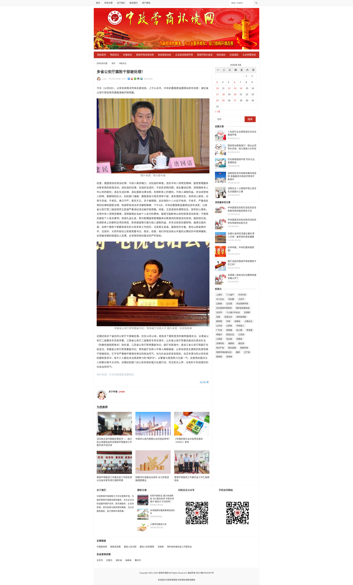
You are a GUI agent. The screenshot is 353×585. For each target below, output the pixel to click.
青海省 (229, 357)
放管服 (229, 330)
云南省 (219, 303)
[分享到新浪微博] (132, 79)
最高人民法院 (130, 546)
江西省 (219, 339)
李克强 (249, 330)
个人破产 (230, 295)
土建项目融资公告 (158, 524)
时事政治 (127, 55)
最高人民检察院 (147, 546)
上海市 (219, 295)
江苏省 (241, 334)
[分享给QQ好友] (138, 79)
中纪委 (231, 299)
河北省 (229, 339)
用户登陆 (146, 3)
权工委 (239, 330)
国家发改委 (115, 546)
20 (235, 94)
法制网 (160, 546)
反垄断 (247, 312)
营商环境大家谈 (204, 55)
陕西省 (219, 357)
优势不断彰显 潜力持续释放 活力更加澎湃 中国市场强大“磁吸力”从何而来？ (162, 499)
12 (229, 88)
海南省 (231, 343)
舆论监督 (232, 348)
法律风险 (220, 343)
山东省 (219, 326)
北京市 (219, 312)
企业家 (229, 303)
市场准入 (240, 326)
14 (241, 88)
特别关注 (114, 55)
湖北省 (241, 343)
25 (223, 100)
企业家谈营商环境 (184, 55)
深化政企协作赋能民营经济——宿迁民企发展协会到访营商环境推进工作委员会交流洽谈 (114, 442)
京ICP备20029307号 (205, 573)
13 (235, 88)
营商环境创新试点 (224, 352)
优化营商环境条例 (224, 308)
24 (217, 100)
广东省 (219, 330)
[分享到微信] (135, 79)
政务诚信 (221, 55)
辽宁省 (247, 352)
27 (235, 100)
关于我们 (121, 3)
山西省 (229, 326)
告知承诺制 (241, 317)
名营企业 (228, 317)
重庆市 (138, 560)
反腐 (218, 317)
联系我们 (133, 3)
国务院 (219, 321)
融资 (238, 352)
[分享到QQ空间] (141, 79)
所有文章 (108, 3)
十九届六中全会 (233, 312)
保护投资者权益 (242, 308)
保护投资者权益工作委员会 (179, 546)
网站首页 (101, 55)
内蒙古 (109, 560)
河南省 (239, 339)
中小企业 (220, 299)
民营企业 (230, 334)
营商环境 (244, 348)
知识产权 (220, 348)
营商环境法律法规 (145, 55)
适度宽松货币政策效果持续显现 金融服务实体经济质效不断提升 (242, 176)
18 (223, 94)
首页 (98, 3)
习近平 (241, 299)
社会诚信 (234, 55)
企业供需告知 (249, 55)
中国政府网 (102, 546)
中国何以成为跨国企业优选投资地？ (153, 439)
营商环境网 (163, 573)
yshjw (104, 79)
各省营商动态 (164, 55)
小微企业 (248, 321)
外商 (228, 321)
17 (217, 94)
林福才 (219, 334)
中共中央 (242, 295)
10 (217, 88)
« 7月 (217, 112)
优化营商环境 (242, 303)
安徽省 (237, 321)
